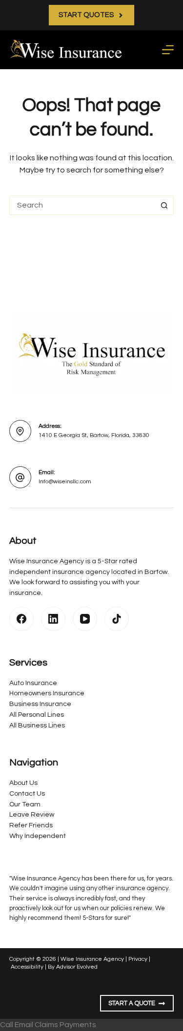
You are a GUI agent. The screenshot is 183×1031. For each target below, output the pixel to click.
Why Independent (37, 836)
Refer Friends (31, 825)
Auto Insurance (33, 683)
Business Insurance (40, 704)
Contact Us (27, 793)
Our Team (25, 804)
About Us (23, 783)
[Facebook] (21, 619)
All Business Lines (37, 725)
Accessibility (27, 967)
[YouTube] (85, 619)
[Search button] (164, 205)
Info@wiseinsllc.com (65, 481)
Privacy (137, 959)
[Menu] (168, 50)
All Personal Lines (36, 714)
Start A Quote (131, 1003)
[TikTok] (116, 619)
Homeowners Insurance (46, 693)
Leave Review (31, 814)
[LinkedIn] (53, 619)
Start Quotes (86, 15)
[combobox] (82, 205)
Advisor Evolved (77, 967)
